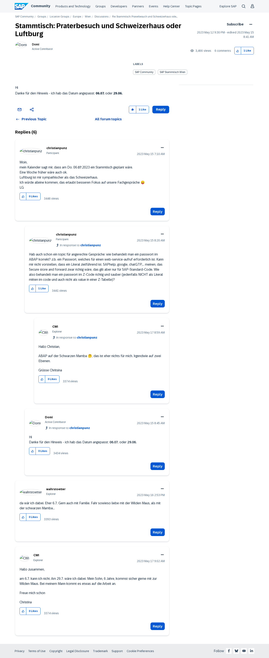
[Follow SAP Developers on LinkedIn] (251, 651)
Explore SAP (228, 6)
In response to (80, 245)
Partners (138, 6)
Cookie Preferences (140, 651)
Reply (157, 211)
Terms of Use (37, 651)
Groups (100, 6)
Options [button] (250, 24)
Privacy (19, 651)
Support (117, 651)
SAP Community (24, 16)
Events (153, 6)
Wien (88, 16)
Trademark (100, 651)
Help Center (171, 6)
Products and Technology (72, 6)
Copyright (56, 651)
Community (40, 6)
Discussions (101, 16)
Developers (119, 6)
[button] (238, 50)
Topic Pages (193, 6)
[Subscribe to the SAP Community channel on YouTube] (244, 651)
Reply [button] (161, 109)
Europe (77, 16)
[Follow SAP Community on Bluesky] (236, 651)
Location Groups (59, 16)
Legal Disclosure (77, 651)
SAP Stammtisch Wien (172, 72)
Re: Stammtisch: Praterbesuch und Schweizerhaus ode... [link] (144, 16)
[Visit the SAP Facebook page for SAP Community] (229, 651)
